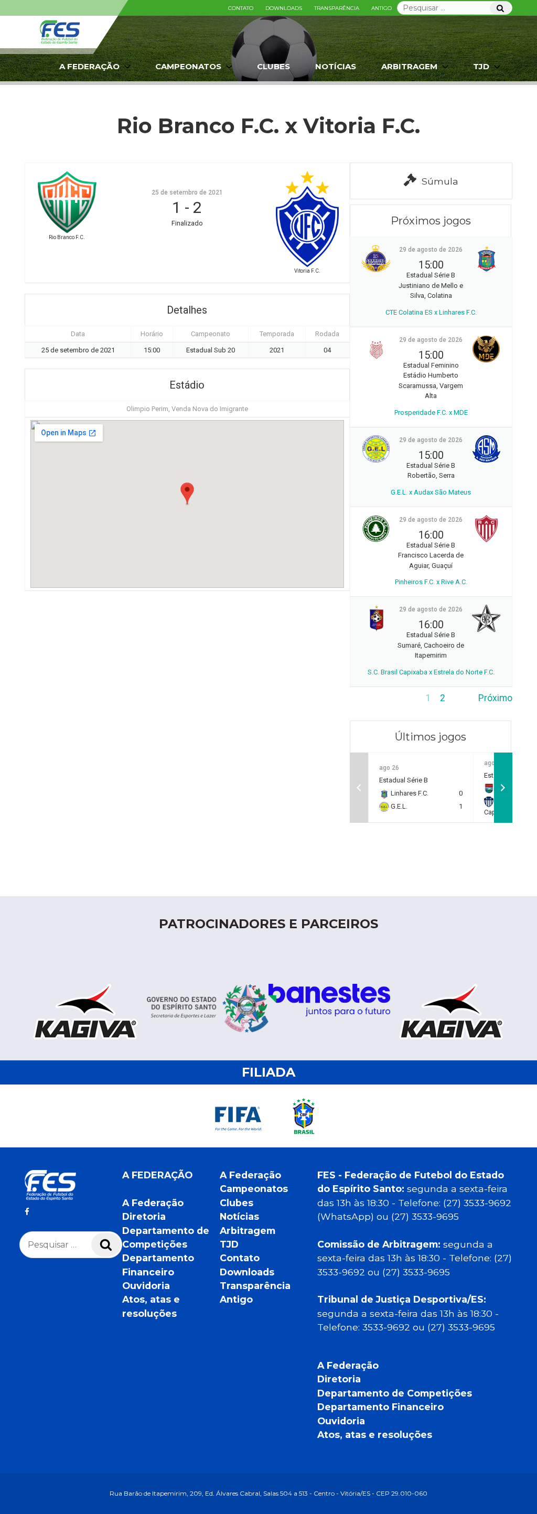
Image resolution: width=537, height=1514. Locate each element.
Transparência (336, 8)
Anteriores (371, 698)
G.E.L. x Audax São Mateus (431, 492)
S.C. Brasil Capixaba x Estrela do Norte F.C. (431, 672)
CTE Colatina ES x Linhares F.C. (431, 312)
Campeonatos (188, 66)
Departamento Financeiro (380, 1406)
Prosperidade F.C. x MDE (431, 412)
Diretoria (144, 1216)
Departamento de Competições (394, 1393)
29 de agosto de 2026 (431, 249)
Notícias (335, 66)
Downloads (283, 8)
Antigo (381, 8)
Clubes (273, 66)
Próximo (495, 698)
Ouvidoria (146, 1285)
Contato (240, 8)
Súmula (440, 181)
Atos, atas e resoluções (374, 1434)
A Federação (153, 1202)
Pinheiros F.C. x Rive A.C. (431, 582)
